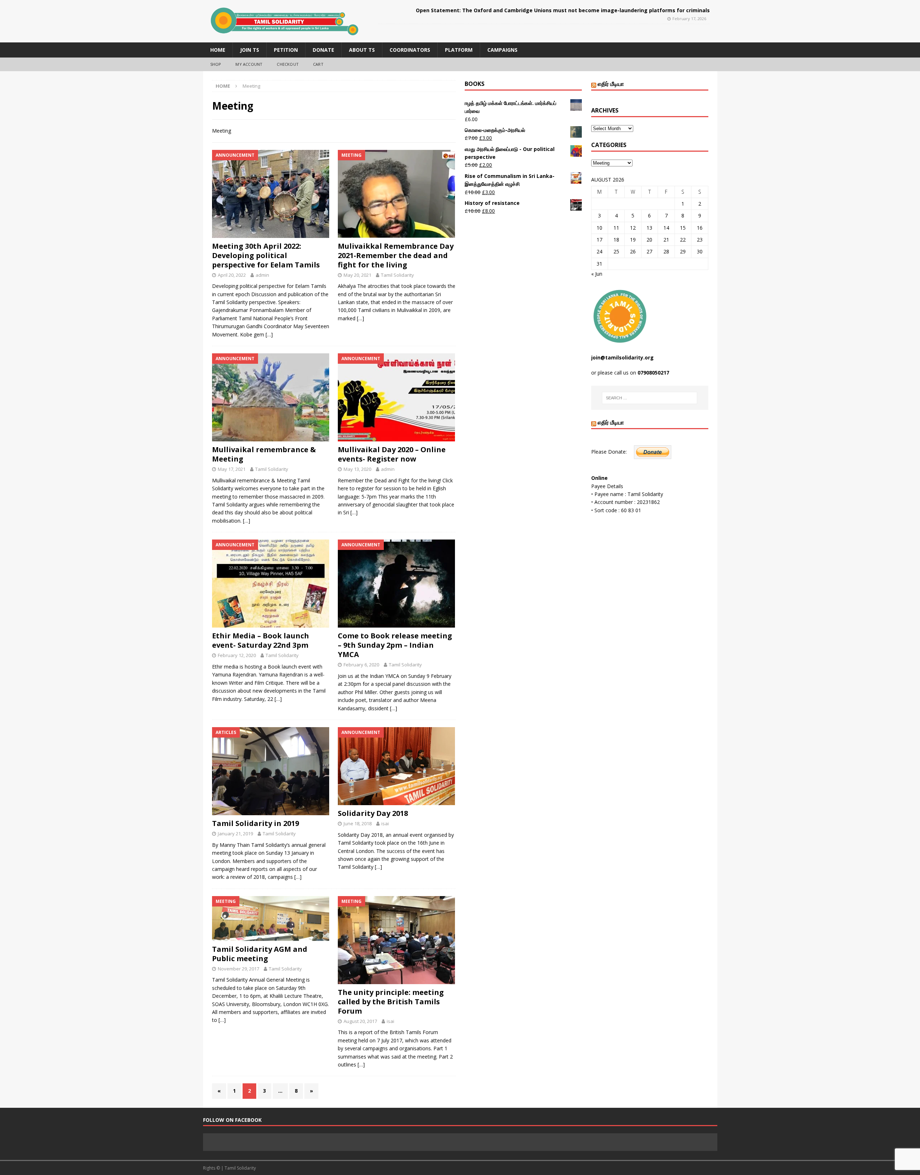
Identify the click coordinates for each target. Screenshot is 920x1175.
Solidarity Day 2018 (373, 813)
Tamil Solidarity (397, 275)
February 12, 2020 (237, 655)
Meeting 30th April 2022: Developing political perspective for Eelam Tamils (266, 255)
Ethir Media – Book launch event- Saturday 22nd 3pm (260, 640)
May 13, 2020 (357, 469)
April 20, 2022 (232, 275)
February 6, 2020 (361, 664)
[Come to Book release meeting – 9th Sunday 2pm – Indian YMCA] (396, 584)
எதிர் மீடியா (611, 84)
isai (385, 823)
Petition (286, 49)
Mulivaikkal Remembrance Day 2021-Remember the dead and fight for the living (396, 255)
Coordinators (410, 49)
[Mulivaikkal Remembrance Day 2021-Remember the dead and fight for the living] (396, 194)
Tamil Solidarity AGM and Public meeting (259, 953)
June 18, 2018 (358, 823)
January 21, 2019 (235, 833)
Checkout (288, 64)
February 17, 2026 (689, 18)
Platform (459, 49)
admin (262, 275)
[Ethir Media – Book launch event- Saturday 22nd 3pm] (271, 584)
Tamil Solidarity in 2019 (255, 823)
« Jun (596, 273)
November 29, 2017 (238, 968)
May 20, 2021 (357, 275)
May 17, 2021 (231, 469)
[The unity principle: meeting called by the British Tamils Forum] (396, 940)
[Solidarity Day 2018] (396, 766)
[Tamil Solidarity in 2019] (271, 771)
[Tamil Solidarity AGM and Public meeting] (271, 918)
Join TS (249, 49)
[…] (269, 334)
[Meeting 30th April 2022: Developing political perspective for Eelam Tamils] (271, 194)
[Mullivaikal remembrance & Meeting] (271, 397)
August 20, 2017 (360, 1021)
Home (217, 49)
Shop (215, 64)
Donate (323, 49)
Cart (318, 64)
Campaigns (502, 49)
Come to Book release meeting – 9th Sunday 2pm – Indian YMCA (395, 645)
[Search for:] (649, 398)
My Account (248, 64)
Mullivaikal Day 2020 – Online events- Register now (392, 454)
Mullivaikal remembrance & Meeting (264, 454)
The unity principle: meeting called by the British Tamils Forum (391, 1001)
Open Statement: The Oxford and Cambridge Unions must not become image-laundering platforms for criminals (563, 10)
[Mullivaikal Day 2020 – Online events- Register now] (396, 397)
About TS (362, 49)
